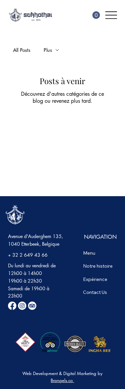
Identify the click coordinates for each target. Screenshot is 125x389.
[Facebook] (12, 306)
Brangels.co (62, 380)
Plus (48, 50)
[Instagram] (22, 306)
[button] (96, 15)
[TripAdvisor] (32, 306)
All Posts (21, 50)
